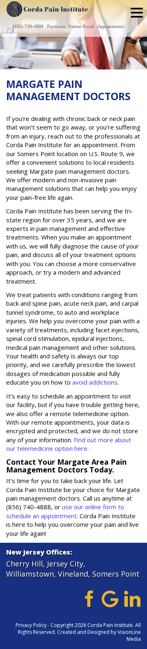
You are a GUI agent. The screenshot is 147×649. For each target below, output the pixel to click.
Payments (56, 25)
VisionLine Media (129, 635)
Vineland (73, 574)
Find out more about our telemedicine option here (68, 444)
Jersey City (65, 563)
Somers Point (116, 574)
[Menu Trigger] (137, 12)
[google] (110, 598)
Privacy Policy (31, 625)
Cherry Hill (24, 563)
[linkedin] (132, 598)
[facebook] (87, 598)
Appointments (110, 25)
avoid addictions (95, 382)
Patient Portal (80, 25)
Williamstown (30, 574)
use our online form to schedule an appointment (65, 511)
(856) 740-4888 (27, 25)
